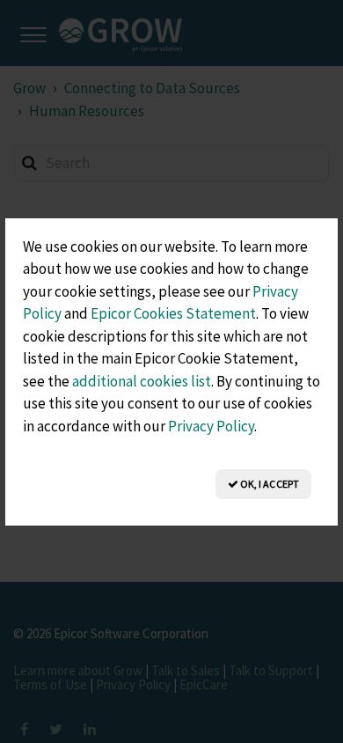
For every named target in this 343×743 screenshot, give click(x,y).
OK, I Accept (268, 483)
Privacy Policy (211, 426)
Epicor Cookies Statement (173, 313)
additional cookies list (141, 381)
